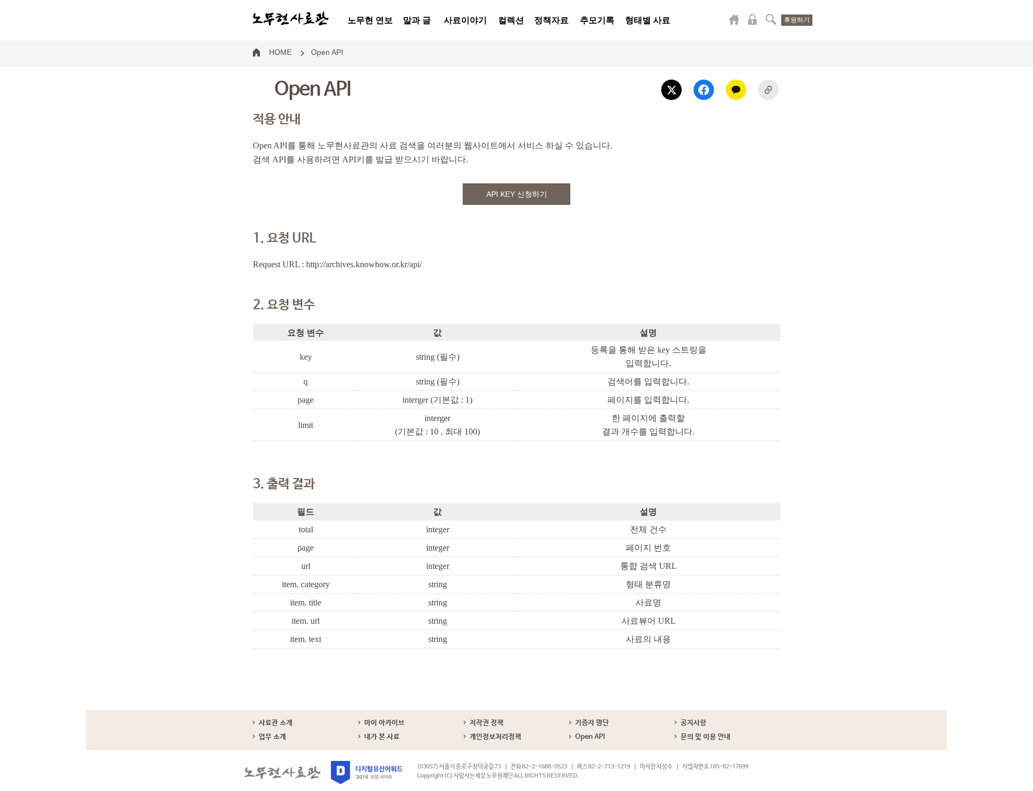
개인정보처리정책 (495, 737)
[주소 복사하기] (768, 90)
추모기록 (597, 20)
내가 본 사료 (382, 737)
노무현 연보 (370, 20)
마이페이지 (734, 19)
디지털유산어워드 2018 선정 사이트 (366, 772)
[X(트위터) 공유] (671, 90)
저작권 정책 (487, 723)
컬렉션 (511, 20)
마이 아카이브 (384, 723)
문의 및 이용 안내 (706, 737)
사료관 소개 (276, 723)
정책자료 (551, 20)
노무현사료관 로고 (291, 19)
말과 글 (417, 20)
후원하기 (797, 20)
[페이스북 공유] (704, 90)
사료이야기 (465, 20)
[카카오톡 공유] (736, 90)
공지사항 (693, 723)
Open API (327, 51)
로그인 (753, 19)
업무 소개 (272, 737)
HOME (280, 51)
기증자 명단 (592, 723)
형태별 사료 (647, 20)
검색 (771, 19)
